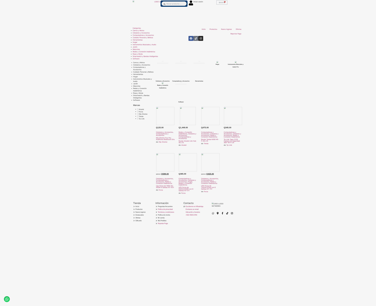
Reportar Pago (235, 34)
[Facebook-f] (222, 213)
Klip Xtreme (163, 142)
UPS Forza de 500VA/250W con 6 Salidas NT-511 (186, 188)
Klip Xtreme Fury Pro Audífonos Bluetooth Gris (165, 138)
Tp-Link (229, 145)
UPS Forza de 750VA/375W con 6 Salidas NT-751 (208, 187)
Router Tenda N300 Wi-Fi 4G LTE (210, 140)
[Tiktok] (195, 38)
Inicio (204, 29)
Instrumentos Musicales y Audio (144, 45)
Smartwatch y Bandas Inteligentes (145, 56)
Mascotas (136, 49)
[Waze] (213, 213)
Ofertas (238, 29)
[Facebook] (190, 38)
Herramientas (138, 40)
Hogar (135, 42)
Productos (213, 29)
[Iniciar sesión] (190, 2)
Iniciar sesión (198, 2)
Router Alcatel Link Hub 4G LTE (187, 141)
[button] (7, 299)
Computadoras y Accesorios (143, 35)
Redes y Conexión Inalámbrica (144, 52)
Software (136, 59)
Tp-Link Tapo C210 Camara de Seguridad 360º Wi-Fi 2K (232, 140)
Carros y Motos (138, 30)
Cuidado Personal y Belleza (143, 37)
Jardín (135, 47)
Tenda (206, 143)
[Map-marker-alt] (217, 213)
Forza (161, 190)
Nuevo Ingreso (226, 29)
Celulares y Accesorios (141, 33)
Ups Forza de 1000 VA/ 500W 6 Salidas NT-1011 (165, 186)
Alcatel (183, 145)
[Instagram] (200, 38)
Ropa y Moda (138, 54)
